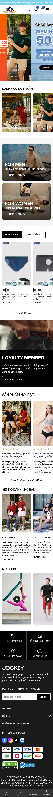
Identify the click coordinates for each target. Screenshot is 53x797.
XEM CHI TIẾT (8, 559)
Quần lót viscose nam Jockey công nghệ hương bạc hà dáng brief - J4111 (16, 296)
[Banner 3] (26, 47)
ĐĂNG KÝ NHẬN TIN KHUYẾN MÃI (21, 689)
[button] (49, 262)
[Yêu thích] (30, 290)
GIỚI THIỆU (7, 708)
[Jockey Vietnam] (13, 667)
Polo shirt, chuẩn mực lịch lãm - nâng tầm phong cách (16, 455)
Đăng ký (43, 697)
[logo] (9, 9)
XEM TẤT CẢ (25, 313)
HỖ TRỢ (6, 716)
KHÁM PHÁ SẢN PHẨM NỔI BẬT (25, 480)
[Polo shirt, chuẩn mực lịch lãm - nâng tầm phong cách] (16, 423)
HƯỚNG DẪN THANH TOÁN (15, 723)
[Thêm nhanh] (27, 282)
